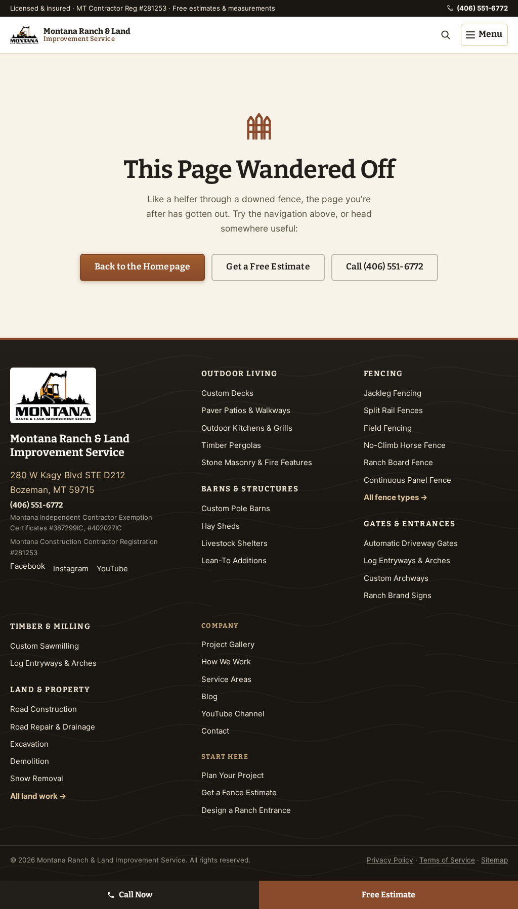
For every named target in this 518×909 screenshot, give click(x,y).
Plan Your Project (232, 775)
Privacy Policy (390, 860)
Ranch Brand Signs (397, 595)
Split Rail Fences (393, 410)
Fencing (383, 373)
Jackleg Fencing (392, 393)
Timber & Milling (50, 626)
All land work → (38, 796)
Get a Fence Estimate (239, 792)
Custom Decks (227, 393)
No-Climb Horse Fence (405, 445)
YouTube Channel (233, 713)
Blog (209, 696)
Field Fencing (388, 428)
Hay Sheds (220, 526)
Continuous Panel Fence (407, 480)
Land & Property (50, 689)
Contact (215, 731)
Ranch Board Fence (398, 462)
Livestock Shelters (234, 543)
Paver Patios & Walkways (245, 410)
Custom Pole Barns (235, 508)
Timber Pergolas (231, 445)
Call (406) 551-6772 (384, 266)
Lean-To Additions (234, 560)
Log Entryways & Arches (407, 560)
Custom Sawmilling (44, 646)
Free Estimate (388, 894)
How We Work (226, 661)
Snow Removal (36, 778)
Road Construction (43, 709)
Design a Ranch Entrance (246, 810)
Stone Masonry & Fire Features (256, 462)
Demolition (29, 761)
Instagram (71, 568)
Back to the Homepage (142, 266)
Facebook (27, 566)
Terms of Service (447, 860)
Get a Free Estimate (268, 266)
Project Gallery (227, 644)
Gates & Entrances (410, 523)
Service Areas (226, 679)
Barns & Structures (249, 488)
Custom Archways (396, 578)
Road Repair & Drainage (52, 727)
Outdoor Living (239, 373)
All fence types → (395, 497)
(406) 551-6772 (482, 8)
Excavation (29, 744)
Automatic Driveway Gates (411, 543)
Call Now (135, 894)
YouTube (112, 568)
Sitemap (494, 860)
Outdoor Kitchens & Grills (246, 428)
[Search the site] (446, 35)
